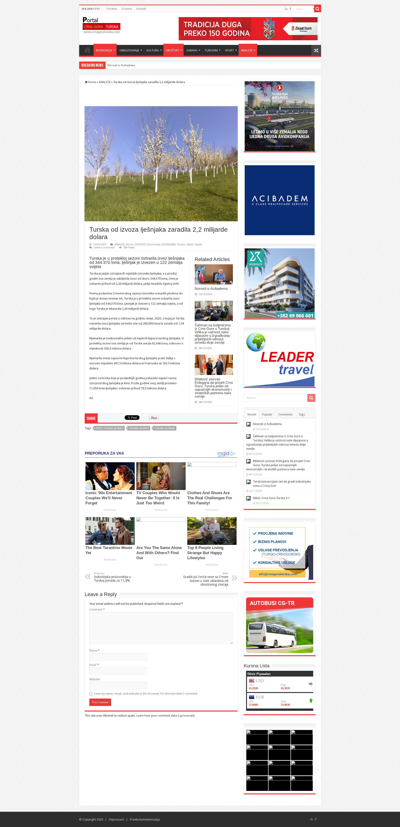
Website (94, 679)
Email (94, 665)
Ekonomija (153, 244)
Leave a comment (104, 247)
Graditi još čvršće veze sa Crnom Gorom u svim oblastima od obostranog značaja (205, 579)
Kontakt (141, 8)
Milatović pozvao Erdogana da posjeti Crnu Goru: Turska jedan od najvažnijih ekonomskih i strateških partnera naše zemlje (214, 387)
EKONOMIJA (104, 50)
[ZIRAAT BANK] (248, 28)
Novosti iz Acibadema (211, 288)
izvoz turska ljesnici (109, 428)
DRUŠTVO (172, 50)
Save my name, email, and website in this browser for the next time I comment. (146, 693)
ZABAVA (191, 50)
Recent (251, 414)
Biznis (129, 244)
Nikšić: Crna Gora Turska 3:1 (271, 498)
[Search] (317, 8)
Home (87, 50)
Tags (301, 414)
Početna (112, 8)
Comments (285, 414)
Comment (97, 609)
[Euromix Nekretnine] (280, 283)
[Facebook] (290, 9)
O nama (127, 8)
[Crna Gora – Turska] (101, 24)
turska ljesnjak (165, 428)
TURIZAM (211, 50)
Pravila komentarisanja (145, 819)
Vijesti (190, 244)
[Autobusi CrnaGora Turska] (279, 625)
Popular (267, 414)
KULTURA (153, 50)
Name (94, 650)
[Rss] (286, 9)
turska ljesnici (139, 428)
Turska (181, 244)
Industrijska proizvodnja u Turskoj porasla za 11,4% (112, 577)
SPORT (229, 50)
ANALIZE (247, 50)
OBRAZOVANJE (129, 50)
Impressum (116, 819)
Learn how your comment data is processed (165, 715)
